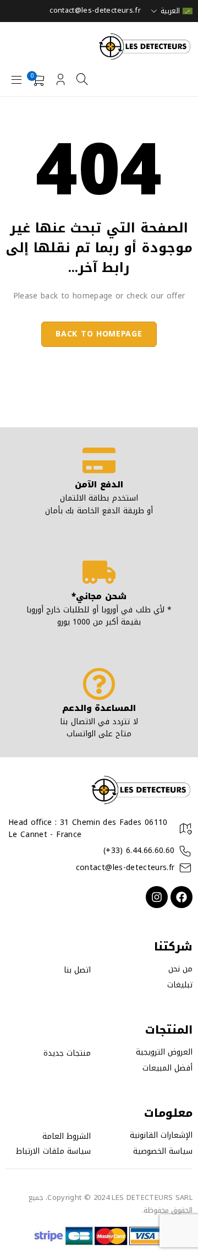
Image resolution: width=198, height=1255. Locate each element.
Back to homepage (99, 334)
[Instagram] (157, 897)
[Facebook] (181, 897)
